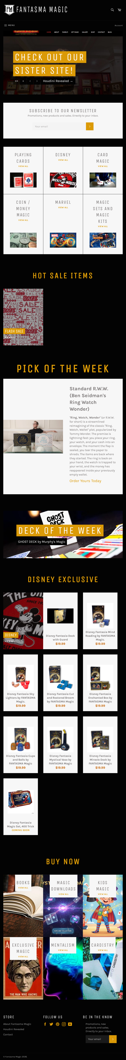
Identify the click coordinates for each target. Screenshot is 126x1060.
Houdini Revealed (58, 81)
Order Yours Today (85, 480)
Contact (8, 1034)
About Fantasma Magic (17, 1023)
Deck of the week (60, 530)
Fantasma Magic (13, 1056)
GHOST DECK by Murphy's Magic (41, 542)
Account (119, 25)
